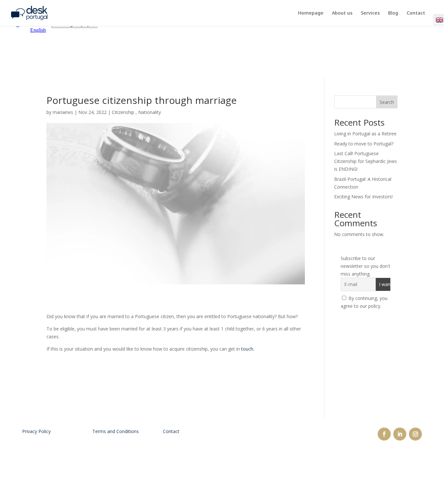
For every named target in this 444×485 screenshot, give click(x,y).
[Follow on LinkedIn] (399, 434)
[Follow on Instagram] (415, 434)
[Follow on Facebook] (384, 434)
